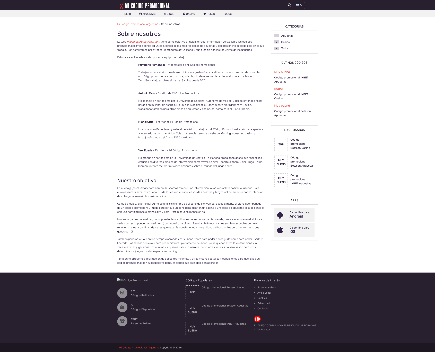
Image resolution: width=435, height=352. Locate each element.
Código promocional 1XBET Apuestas (291, 79)
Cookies (262, 298)
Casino (190, 13)
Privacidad (263, 303)
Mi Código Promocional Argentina (137, 24)
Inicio (127, 13)
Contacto (262, 308)
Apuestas (148, 13)
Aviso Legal (264, 292)
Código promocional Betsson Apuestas (292, 113)
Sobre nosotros (266, 287)
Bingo (170, 13)
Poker (210, 13)
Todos (227, 13)
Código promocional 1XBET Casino (291, 96)
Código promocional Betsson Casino (300, 143)
